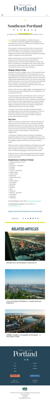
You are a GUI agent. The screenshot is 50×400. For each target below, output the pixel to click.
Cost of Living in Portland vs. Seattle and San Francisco (23, 302)
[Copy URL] (35, 30)
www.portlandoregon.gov (34, 201)
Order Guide (14, 375)
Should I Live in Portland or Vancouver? (21, 263)
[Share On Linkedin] (21, 30)
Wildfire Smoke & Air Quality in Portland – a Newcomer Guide (23, 336)
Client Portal (34, 375)
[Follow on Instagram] (27, 360)
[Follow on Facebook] (25, 360)
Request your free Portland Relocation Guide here (25, 211)
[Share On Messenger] (24, 30)
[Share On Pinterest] (31, 30)
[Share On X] (17, 30)
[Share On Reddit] (28, 30)
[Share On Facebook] (13, 30)
